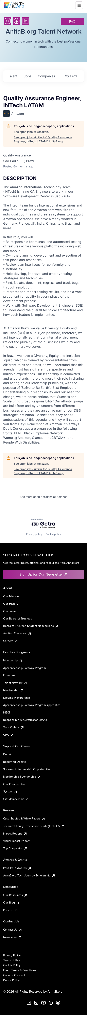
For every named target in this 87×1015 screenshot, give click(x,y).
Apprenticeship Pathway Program (24, 668)
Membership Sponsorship (19, 777)
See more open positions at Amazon (43, 496)
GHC (6, 735)
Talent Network (12, 683)
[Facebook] (16, 21)
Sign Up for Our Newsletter (41, 574)
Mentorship (10, 660)
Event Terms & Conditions (19, 970)
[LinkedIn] (25, 21)
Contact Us (10, 930)
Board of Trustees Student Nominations (28, 626)
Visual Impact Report (16, 841)
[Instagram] (7, 21)
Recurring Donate (14, 762)
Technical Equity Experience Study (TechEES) (31, 826)
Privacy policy (34, 534)
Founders (9, 675)
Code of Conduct (14, 975)
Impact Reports (12, 833)
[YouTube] (43, 1002)
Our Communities (14, 784)
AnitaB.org (55, 991)
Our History (10, 604)
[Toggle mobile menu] (79, 5)
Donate (8, 754)
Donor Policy (11, 980)
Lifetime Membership (16, 698)
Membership (11, 690)
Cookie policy (53, 534)
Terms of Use (11, 960)
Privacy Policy (12, 955)
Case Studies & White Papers (21, 818)
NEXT (7, 712)
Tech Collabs (11, 727)
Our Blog (9, 902)
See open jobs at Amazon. (31, 131)
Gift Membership (13, 799)
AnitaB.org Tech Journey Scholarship (27, 875)
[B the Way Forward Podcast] (58, 1002)
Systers (8, 791)
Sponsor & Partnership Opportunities (27, 769)
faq (72, 21)
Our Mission (11, 596)
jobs (27, 76)
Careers (8, 641)
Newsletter (10, 937)
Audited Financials (15, 633)
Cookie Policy (11, 965)
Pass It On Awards (15, 868)
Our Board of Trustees (17, 618)
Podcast (8, 910)
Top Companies (13, 848)
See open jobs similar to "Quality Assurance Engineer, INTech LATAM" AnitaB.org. (43, 139)
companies (46, 76)
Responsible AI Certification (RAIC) (25, 720)
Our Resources (13, 895)
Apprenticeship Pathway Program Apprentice (32, 705)
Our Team (9, 611)
